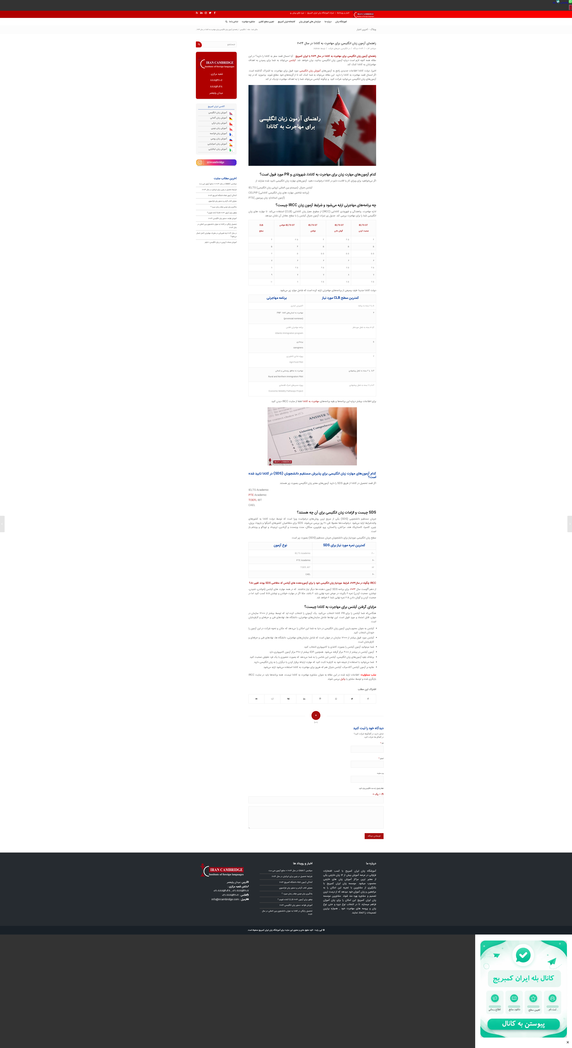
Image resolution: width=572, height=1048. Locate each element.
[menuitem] (565, 3)
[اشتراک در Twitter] (352, 698)
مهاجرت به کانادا (311, 401)
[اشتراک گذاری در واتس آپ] (336, 698)
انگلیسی (344, 48)
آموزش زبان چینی (219, 128)
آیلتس (292, 60)
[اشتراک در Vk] (288, 698)
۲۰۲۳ (352, 589)
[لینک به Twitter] (210, 13)
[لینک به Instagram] (205, 13)
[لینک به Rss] (197, 13)
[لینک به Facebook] (214, 13)
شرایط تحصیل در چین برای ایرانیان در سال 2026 (219, 189)
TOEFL (252, 500)
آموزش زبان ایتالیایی (217, 149)
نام (382, 743)
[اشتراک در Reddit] (272, 698)
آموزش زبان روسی (219, 139)
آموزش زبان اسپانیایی (217, 144)
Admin (317, 48)
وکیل (342, 679)
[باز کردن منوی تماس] (570, 7)
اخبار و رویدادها (343, 13)
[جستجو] (225, 21)
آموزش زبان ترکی (219, 123)
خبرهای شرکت (334, 48)
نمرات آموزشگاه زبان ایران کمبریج (320, 13)
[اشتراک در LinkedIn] (304, 698)
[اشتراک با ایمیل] (256, 698)
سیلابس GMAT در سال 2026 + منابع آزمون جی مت (218, 183)
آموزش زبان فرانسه (218, 133)
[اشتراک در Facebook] (368, 698)
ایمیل (381, 758)
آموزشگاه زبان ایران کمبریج (269, 930)
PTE (251, 495)
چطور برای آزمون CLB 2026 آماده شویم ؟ (222, 212)
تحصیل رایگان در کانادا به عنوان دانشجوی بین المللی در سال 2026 (287, 912)
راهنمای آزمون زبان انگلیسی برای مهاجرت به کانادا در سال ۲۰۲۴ (336, 43)
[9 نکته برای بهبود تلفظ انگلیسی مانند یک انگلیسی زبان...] (569, 524)
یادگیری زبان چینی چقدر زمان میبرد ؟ (223, 206)
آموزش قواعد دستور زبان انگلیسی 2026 (222, 218)
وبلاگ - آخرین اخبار (366, 30)
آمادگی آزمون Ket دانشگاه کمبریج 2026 (222, 195)
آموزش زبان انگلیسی (310, 71)
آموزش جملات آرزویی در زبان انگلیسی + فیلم (221, 242)
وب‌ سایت (380, 773)
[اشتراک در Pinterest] (320, 698)
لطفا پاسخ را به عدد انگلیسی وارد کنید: (371, 788)
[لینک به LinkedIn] (201, 13)
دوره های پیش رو (297, 13)
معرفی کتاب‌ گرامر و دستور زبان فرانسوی (223, 201)
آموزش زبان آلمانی (218, 118)
